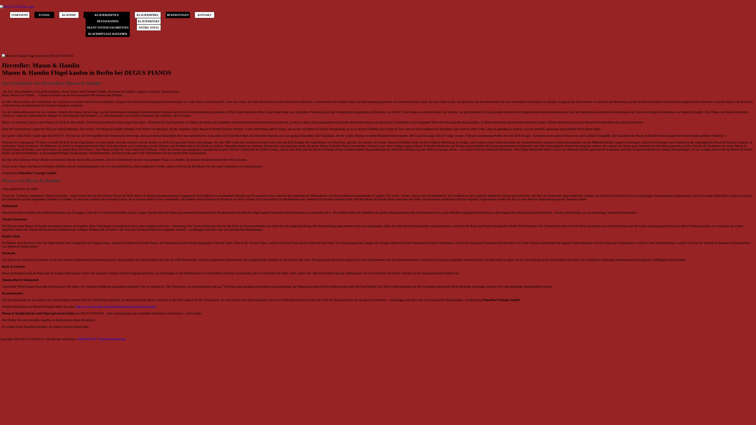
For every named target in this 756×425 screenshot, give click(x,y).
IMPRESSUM (87, 339)
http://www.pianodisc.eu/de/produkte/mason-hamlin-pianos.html (116, 306)
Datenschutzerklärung (112, 339)
